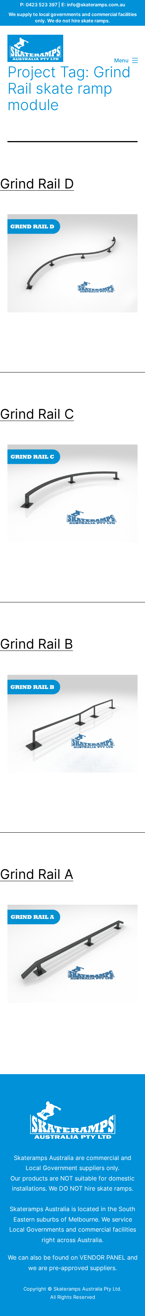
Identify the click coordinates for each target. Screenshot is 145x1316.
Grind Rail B (36, 644)
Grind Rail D (37, 183)
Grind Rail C (37, 414)
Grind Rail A (36, 874)
